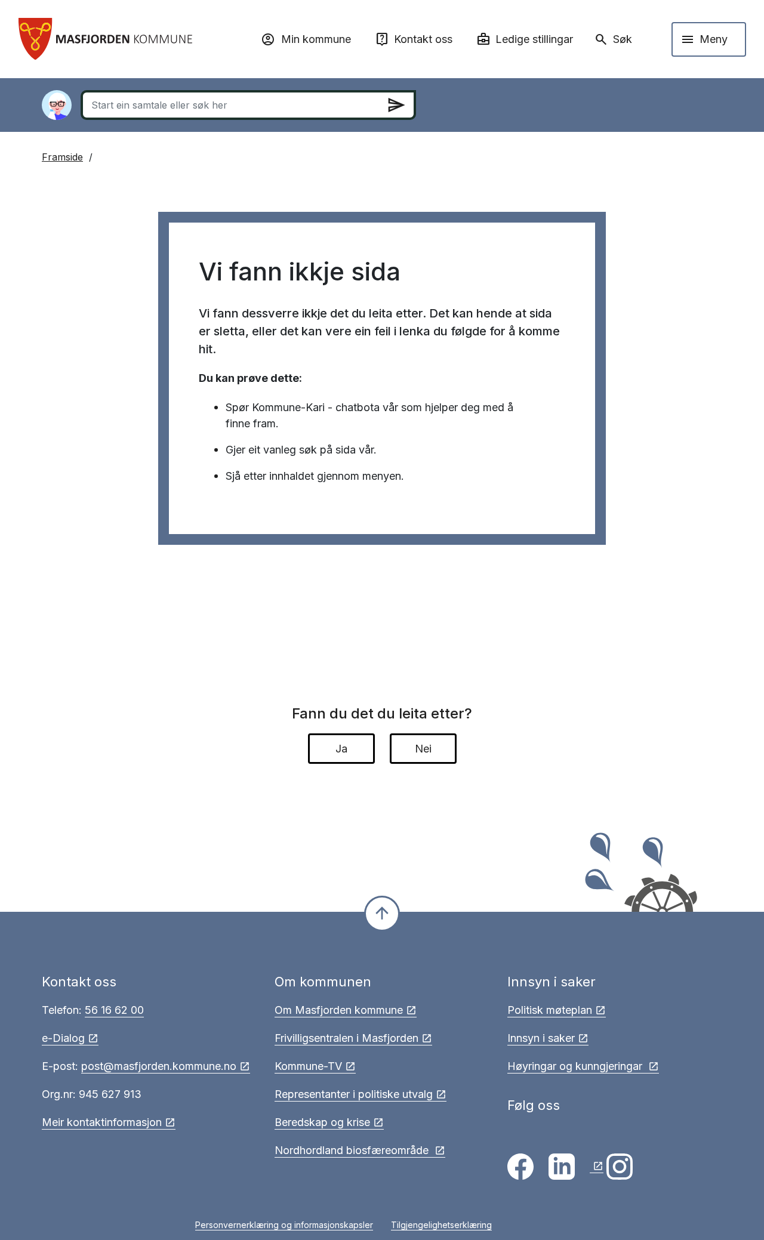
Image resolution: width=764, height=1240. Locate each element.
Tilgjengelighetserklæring (441, 1225)
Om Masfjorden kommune (339, 1010)
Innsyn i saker (541, 1038)
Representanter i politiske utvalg (354, 1094)
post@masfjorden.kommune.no (158, 1066)
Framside (62, 157)
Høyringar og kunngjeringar (576, 1066)
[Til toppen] (382, 913)
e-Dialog (63, 1038)
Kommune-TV (308, 1066)
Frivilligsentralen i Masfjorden (346, 1038)
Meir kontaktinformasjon (102, 1122)
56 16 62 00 (114, 1010)
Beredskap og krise (322, 1122)
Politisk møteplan (549, 1010)
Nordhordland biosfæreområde (353, 1150)
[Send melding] (396, 105)
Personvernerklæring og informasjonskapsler (284, 1225)
